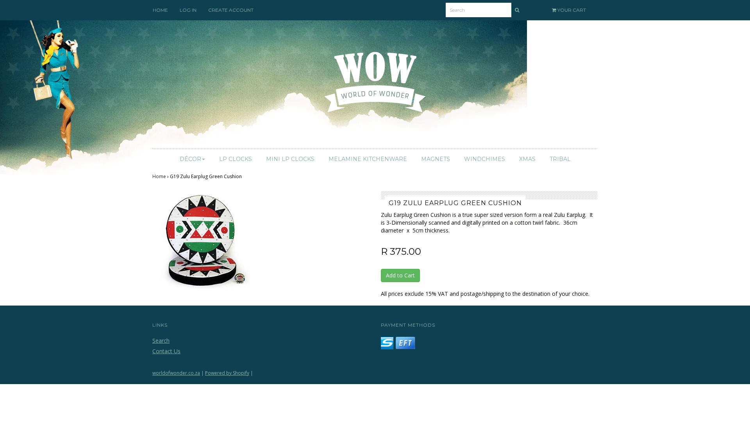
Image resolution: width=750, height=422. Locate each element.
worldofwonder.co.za (176, 373)
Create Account (231, 10)
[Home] (375, 86)
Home (159, 176)
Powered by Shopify (227, 373)
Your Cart (571, 10)
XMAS (527, 159)
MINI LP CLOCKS (290, 159)
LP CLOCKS (235, 159)
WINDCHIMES (484, 159)
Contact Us (166, 351)
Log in (188, 10)
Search (161, 340)
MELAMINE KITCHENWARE (368, 159)
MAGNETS (435, 159)
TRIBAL (560, 159)
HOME (160, 10)
